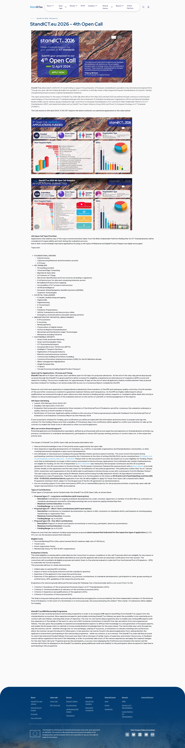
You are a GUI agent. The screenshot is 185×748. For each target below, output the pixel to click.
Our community (36, 718)
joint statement (83, 464)
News (106, 701)
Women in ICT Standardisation (127, 706)
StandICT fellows (71, 701)
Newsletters (109, 709)
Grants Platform (147, 697)
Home (32, 18)
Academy (88, 697)
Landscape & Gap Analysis (72, 710)
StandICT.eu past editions (36, 702)
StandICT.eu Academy (89, 702)
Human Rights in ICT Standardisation (127, 714)
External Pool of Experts (36, 709)
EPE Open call (55, 705)
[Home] (36, 7)
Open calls (54, 697)
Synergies (34, 714)
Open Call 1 (54, 701)
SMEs (124, 701)
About (33, 697)
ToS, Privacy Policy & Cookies (142, 730)
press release (137, 466)
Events (107, 705)
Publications (70, 716)
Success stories (71, 705)
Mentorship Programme (89, 709)
